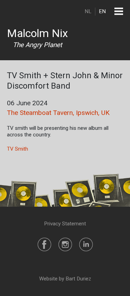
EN (102, 11)
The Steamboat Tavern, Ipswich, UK (58, 113)
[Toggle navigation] (118, 11)
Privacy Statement (65, 224)
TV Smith (17, 149)
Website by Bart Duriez (65, 279)
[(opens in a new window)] (44, 244)
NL (88, 11)
